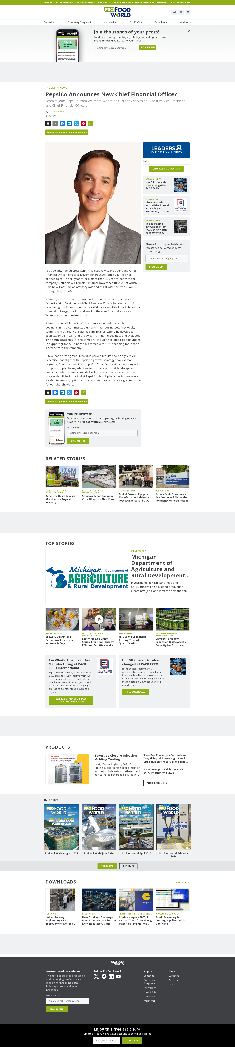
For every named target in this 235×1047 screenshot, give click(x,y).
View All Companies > (166, 168)
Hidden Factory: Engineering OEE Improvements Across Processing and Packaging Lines (61, 920)
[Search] (181, 12)
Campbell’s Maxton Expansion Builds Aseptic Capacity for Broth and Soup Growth (171, 642)
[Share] (62, 123)
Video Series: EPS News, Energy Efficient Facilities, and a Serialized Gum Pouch (98, 642)
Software (50, 913)
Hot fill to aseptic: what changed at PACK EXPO (156, 185)
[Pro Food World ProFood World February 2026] (173, 827)
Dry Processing (53, 633)
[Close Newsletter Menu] (189, 31)
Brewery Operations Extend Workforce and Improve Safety (59, 640)
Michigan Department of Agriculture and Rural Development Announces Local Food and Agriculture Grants (160, 566)
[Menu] (188, 12)
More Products (157, 782)
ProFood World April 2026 (136, 853)
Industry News (56, 87)
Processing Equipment (168, 913)
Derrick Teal (57, 111)
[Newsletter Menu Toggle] (174, 12)
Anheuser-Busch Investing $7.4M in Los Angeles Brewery (61, 499)
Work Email (74, 427)
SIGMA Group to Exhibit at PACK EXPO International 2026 (163, 771)
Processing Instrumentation (135, 913)
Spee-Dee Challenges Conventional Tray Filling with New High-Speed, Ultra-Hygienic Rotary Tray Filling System (165, 758)
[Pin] (83, 123)
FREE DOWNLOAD (135, 691)
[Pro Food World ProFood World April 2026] (136, 827)
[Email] (55, 123)
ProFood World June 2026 (99, 853)
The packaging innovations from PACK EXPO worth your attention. (156, 228)
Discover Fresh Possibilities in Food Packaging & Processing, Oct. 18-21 (157, 207)
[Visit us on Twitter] (96, 976)
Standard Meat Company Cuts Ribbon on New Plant (98, 497)
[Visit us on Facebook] (104, 976)
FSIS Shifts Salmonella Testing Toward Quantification (132, 640)
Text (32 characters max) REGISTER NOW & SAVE (70, 700)
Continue (132, 1040)
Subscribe (107, 866)
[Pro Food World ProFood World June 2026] (98, 827)
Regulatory (162, 490)
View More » (183, 882)
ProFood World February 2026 (173, 855)
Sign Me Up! (148, 47)
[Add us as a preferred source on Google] (90, 123)
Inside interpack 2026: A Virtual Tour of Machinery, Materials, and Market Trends (135, 920)
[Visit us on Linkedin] (111, 976)
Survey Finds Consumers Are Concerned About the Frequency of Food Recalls (172, 497)
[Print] (48, 123)
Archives (128, 866)
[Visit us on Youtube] (118, 976)
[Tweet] (76, 123)
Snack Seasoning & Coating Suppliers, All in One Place (170, 920)
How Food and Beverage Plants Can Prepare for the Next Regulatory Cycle (99, 920)
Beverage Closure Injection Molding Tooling (115, 757)
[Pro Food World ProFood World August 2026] (61, 827)
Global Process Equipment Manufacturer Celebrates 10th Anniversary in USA (135, 497)
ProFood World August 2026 (61, 853)
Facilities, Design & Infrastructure (56, 491)
